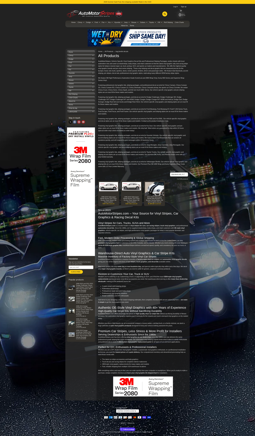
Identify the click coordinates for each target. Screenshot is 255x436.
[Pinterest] (79, 122)
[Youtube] (83, 122)
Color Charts (179, 22)
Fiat (104, 23)
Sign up (183, 6)
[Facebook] (74, 122)
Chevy (81, 23)
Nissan (135, 23)
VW (160, 23)
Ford (97, 23)
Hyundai (118, 23)
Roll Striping (168, 22)
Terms (132, 25)
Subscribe (75, 272)
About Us (124, 25)
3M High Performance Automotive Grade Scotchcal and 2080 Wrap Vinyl (131, 78)
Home (73, 22)
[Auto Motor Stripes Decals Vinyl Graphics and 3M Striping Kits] (94, 14)
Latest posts (82, 112)
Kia (110, 23)
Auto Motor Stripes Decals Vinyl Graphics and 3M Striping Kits (127, 432)
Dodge (89, 23)
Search (123, 423)
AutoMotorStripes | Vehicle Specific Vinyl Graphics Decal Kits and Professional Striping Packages (132, 61)
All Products (109, 51)
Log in (175, 6)
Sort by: (172, 171)
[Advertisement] (81, 224)
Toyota (152, 23)
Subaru (144, 23)
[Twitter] (70, 122)
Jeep (127, 23)
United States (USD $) (126, 411)
